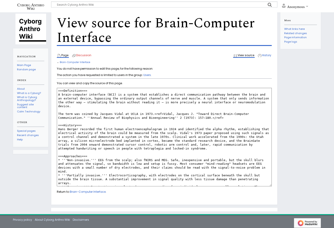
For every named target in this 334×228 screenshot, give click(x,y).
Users (147, 75)
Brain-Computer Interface (75, 62)
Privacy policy (22, 220)
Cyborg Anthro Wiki (30, 6)
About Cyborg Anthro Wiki (52, 220)
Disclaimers (81, 220)
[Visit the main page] (30, 29)
